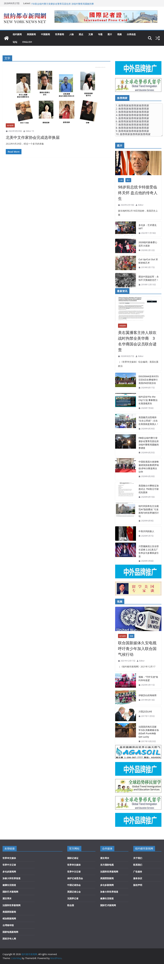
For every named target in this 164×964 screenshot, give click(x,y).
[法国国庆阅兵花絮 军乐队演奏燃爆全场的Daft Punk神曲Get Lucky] (125, 734)
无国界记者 (72, 898)
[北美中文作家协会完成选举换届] (56, 95)
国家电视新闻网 (10, 931)
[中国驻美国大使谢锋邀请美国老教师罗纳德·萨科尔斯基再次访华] (125, 469)
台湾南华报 (8, 925)
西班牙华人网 (9, 938)
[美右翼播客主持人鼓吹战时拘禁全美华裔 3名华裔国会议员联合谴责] (138, 308)
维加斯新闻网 (9, 918)
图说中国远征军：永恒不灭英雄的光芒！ (149, 278)
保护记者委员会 (75, 878)
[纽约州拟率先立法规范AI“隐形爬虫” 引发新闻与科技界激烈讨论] (125, 513)
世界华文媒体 (9, 857)
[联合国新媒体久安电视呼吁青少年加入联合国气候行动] (138, 619)
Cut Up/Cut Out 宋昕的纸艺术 (148, 261)
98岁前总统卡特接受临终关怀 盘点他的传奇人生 (137, 192)
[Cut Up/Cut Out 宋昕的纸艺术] (125, 263)
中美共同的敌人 (146, 531)
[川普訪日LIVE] (125, 714)
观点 (81, 34)
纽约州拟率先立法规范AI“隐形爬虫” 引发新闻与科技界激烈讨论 (149, 511)
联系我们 (137, 864)
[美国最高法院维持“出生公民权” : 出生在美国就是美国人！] (125, 423)
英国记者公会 (74, 891)
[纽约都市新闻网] (6, 38)
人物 (71, 34)
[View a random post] (157, 38)
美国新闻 (31, 34)
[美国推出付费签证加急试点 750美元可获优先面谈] (125, 491)
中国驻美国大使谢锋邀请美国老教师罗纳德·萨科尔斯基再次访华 (149, 466)
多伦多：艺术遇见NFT (147, 227)
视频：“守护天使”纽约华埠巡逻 (148, 678)
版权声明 (137, 884)
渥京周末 (7, 898)
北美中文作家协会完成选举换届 (33, 137)
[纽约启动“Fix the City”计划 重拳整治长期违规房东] (125, 402)
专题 (100, 34)
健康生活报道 (9, 884)
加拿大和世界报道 (11, 878)
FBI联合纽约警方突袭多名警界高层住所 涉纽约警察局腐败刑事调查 (149, 442)
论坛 (15, 41)
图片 (110, 34)
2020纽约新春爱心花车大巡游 (148, 244)
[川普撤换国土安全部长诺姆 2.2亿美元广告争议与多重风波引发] (125, 554)
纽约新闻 (17, 34)
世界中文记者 (9, 864)
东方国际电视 (107, 864)
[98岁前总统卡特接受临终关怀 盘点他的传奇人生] (138, 163)
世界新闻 (59, 34)
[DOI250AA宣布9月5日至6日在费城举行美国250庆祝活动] (125, 382)
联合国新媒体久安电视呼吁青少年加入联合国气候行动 (137, 648)
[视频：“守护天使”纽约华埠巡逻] (125, 681)
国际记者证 (72, 857)
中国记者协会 (74, 884)
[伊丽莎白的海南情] (125, 698)
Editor (141, 205)
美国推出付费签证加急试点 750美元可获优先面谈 (149, 489)
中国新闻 (45, 34)
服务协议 (137, 878)
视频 (119, 34)
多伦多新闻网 (9, 871)
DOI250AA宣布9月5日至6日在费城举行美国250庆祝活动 (149, 380)
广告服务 (137, 871)
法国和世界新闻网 (11, 905)
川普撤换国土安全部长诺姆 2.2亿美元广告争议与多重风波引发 (149, 551)
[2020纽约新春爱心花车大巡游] (125, 246)
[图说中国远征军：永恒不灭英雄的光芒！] (125, 280)
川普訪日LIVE (145, 711)
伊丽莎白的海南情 (147, 695)
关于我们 (137, 857)
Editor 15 (30, 131)
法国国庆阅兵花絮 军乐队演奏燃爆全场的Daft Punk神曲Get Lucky (149, 731)
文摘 (90, 34)
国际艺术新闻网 (10, 891)
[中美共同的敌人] (125, 533)
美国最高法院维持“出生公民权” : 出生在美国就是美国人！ (60, 3)
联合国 (70, 905)
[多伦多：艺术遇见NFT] (125, 229)
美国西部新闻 (9, 911)
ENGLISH (27, 41)
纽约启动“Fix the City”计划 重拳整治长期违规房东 (148, 400)
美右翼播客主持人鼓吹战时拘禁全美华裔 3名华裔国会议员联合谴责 (137, 341)
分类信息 (131, 34)
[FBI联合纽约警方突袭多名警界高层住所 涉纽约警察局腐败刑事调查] (125, 445)
